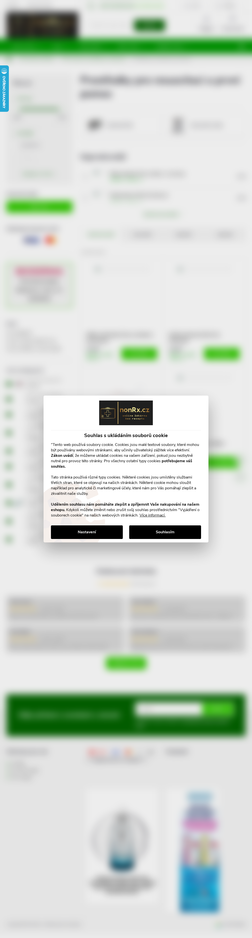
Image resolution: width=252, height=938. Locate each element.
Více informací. (153, 515)
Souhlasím (165, 532)
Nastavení (87, 532)
